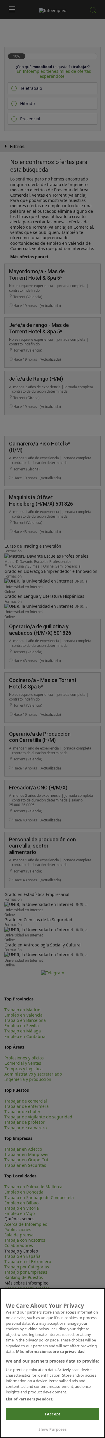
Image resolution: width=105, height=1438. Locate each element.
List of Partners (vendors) (29, 1399)
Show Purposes (52, 1429)
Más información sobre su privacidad (50, 1351)
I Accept (52, 1414)
